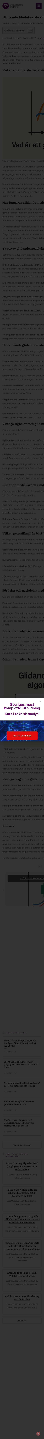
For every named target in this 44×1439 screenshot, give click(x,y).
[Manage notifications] (38, 1434)
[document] (22, 719)
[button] (41, 701)
